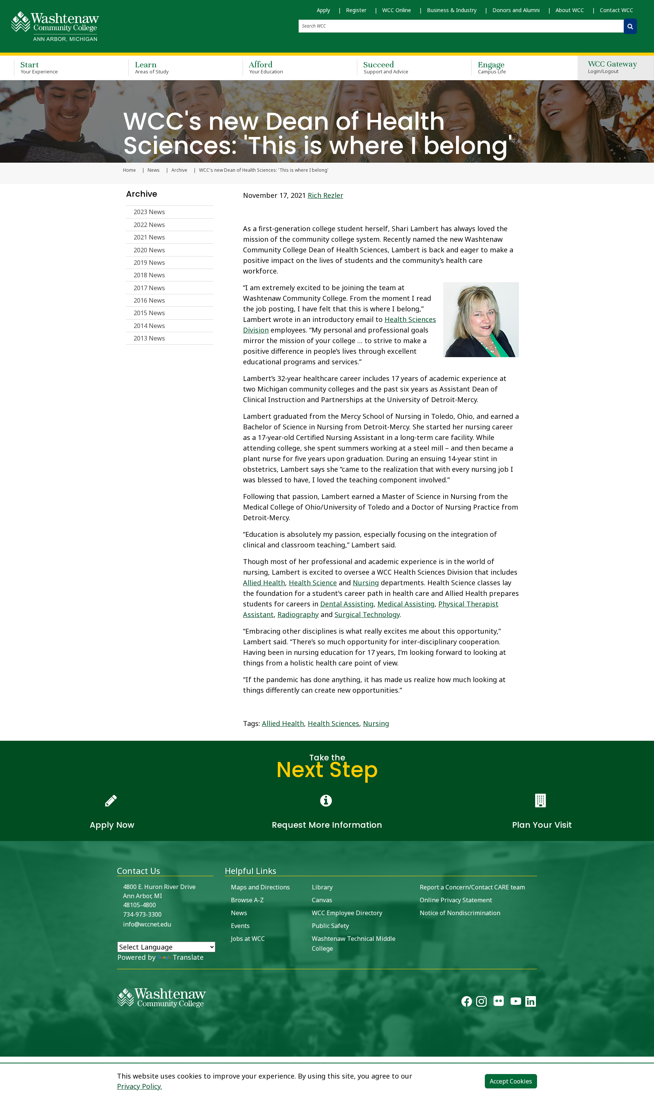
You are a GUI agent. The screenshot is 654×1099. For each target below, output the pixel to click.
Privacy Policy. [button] (139, 1086)
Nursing (366, 582)
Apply (323, 10)
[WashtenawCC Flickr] (498, 1003)
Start (39, 67)
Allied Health (264, 582)
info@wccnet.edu (147, 924)
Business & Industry (451, 10)
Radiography (298, 614)
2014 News (149, 326)
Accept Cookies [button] (511, 1081)
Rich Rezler (325, 195)
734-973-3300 (142, 914)
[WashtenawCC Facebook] (466, 1003)
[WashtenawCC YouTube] (515, 1003)
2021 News (149, 237)
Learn (152, 67)
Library (322, 887)
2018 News (149, 275)
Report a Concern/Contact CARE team (472, 887)
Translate (188, 957)
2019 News (149, 262)
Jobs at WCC (248, 938)
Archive (179, 170)
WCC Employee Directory (347, 913)
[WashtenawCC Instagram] (481, 1003)
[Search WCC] (630, 26)
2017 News (149, 288)
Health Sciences (333, 723)
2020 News (149, 250)
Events (240, 926)
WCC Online (396, 10)
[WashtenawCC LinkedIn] (530, 1003)
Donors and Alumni (516, 10)
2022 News (149, 225)
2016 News (149, 300)
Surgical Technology (367, 614)
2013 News (149, 338)
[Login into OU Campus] (4, 1050)
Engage (492, 67)
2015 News (149, 313)
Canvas (322, 900)
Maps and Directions (260, 887)
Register (356, 10)
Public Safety (330, 926)
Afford (266, 67)
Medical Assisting (405, 603)
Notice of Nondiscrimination (460, 913)
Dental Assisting (347, 603)
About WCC (570, 10)
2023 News (149, 212)
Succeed (385, 67)
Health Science (313, 582)
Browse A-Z (247, 900)
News (154, 170)
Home (129, 170)
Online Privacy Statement (456, 900)
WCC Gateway (612, 68)
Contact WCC (616, 10)
